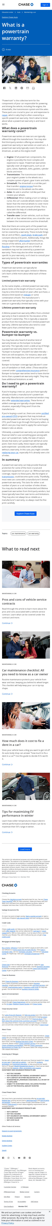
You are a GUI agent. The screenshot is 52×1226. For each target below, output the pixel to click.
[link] (3, 1158)
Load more (25, 849)
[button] (50, 1211)
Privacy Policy (7, 1223)
